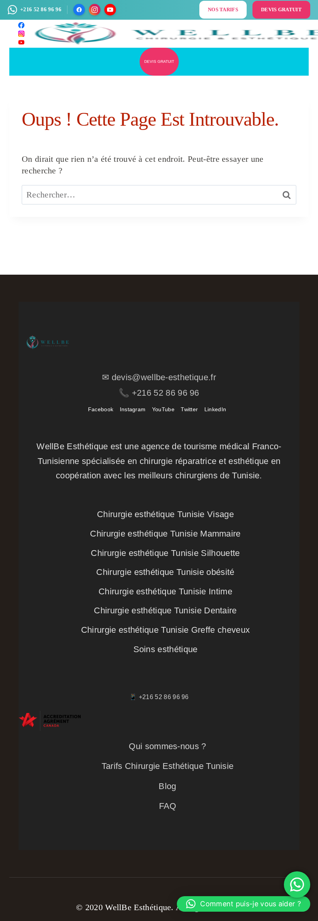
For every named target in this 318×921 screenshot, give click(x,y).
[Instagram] (94, 10)
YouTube (163, 409)
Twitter (189, 409)
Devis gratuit (159, 61)
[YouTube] (110, 10)
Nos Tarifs (223, 9)
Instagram (133, 409)
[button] (243, 904)
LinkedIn (215, 409)
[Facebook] (79, 10)
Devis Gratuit (281, 9)
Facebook (100, 409)
